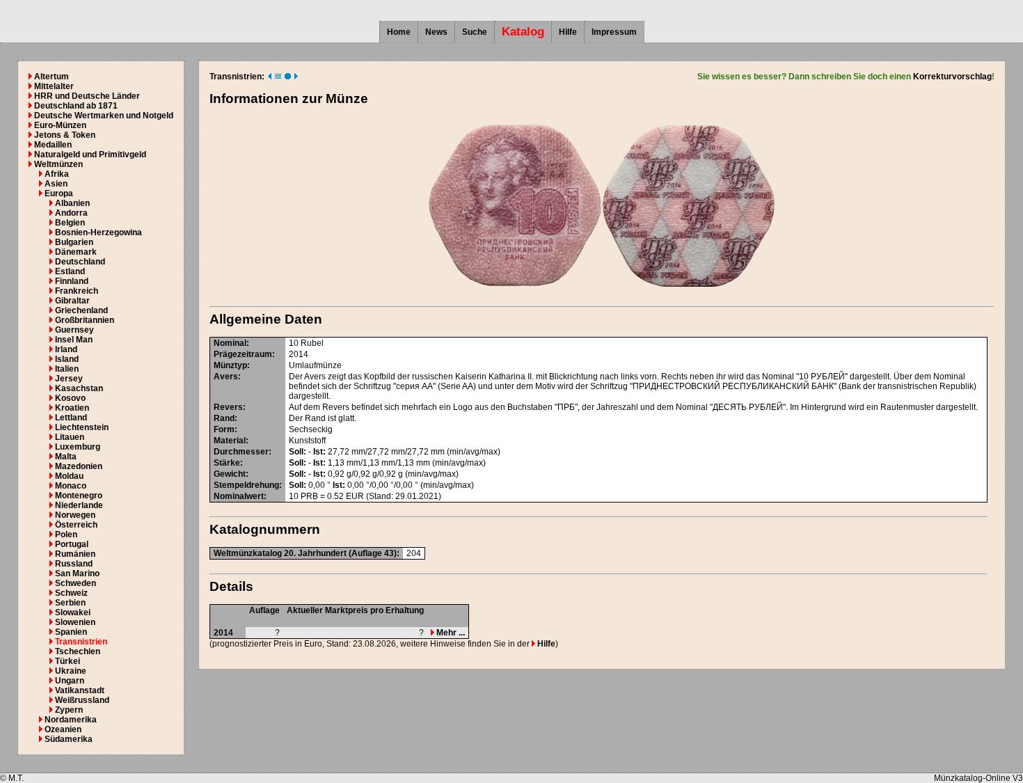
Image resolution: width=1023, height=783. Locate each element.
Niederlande (79, 505)
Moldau (69, 476)
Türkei (67, 661)
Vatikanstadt (79, 690)
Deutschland (80, 262)
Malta (66, 456)
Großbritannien (84, 320)
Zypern (69, 710)
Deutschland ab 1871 (76, 106)
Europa (59, 193)
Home (399, 32)
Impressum (614, 32)
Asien (56, 184)
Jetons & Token (64, 135)
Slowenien (75, 622)
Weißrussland (82, 700)
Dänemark (76, 252)
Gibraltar (72, 301)
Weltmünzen (58, 164)
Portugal (71, 544)
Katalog (523, 31)
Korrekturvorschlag (952, 76)
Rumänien (75, 554)
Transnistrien (81, 642)
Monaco (70, 486)
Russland (74, 564)
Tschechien (77, 651)
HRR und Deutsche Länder (87, 96)
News (436, 32)
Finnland (71, 281)
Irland (66, 349)
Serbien (70, 603)
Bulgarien (74, 242)
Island (67, 359)
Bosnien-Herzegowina (98, 232)
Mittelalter (54, 86)
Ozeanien (63, 729)
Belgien (70, 223)
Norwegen (75, 515)
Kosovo (70, 398)
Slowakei (72, 612)
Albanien (72, 203)
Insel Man (74, 340)
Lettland (71, 417)
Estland (70, 271)
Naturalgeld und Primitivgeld (90, 154)
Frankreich (76, 291)
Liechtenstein (82, 427)
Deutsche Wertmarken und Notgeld (103, 115)
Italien (67, 369)
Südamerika (69, 739)
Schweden (75, 583)
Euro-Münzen (60, 125)
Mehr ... (449, 633)
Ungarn (69, 681)
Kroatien (72, 408)
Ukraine (70, 671)
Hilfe (568, 32)
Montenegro (78, 495)
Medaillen (53, 145)
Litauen (69, 437)
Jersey (69, 378)
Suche (474, 32)
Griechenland (81, 310)
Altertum (51, 76)
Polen (66, 534)
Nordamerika (71, 720)
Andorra (71, 213)
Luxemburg (77, 447)
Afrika (57, 174)
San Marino (77, 573)
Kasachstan (79, 388)
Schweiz (71, 593)
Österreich (76, 525)
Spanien (71, 632)
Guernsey (74, 330)
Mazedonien (78, 466)
